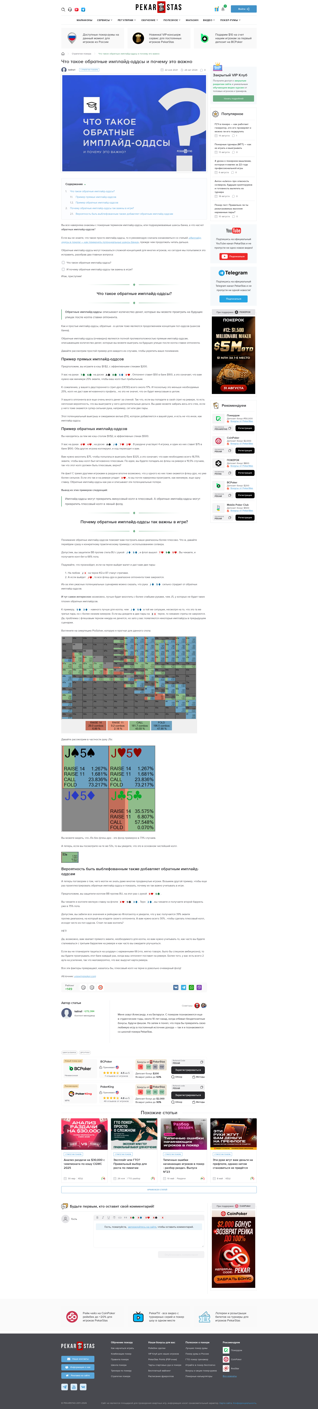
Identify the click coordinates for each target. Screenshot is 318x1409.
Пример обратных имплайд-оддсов (97, 202)
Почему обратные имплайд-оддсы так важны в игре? (102, 208)
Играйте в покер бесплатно (200, 1365)
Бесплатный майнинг (159, 1370)
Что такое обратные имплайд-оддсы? (92, 191)
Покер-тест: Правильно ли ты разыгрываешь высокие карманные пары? (231, 209)
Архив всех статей (157, 1190)
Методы (200, 1077)
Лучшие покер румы (197, 1348)
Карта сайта (225, 1403)
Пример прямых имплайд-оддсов (96, 196)
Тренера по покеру (121, 1370)
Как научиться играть (122, 1348)
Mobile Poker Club (238, 505)
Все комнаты (230, 1376)
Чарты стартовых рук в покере (164, 1365)
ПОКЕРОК (233, 460)
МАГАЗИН (192, 20)
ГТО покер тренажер (197, 1359)
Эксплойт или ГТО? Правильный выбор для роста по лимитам (130, 1164)
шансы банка (69, 1052)
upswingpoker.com (85, 976)
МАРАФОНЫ (84, 20)
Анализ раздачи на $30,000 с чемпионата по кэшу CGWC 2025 (84, 1164)
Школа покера (118, 1365)
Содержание (74, 184)
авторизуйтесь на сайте (142, 1226)
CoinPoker (233, 438)
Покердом (233, 415)
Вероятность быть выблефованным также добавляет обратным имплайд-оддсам (124, 213)
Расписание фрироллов (161, 1376)
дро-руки (84, 1052)
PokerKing (107, 1086)
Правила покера (120, 1359)
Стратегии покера (81, 53)
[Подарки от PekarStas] (216, 9)
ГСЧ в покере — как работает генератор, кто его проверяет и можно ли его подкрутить (233, 128)
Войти (242, 9)
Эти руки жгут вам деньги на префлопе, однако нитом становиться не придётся (233, 1164)
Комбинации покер (121, 1353)
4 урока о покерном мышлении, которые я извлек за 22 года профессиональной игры (233, 165)
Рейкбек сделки (156, 1348)
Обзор (178, 1077)
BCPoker (106, 1061)
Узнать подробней (233, 98)
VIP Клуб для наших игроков (163, 1353)
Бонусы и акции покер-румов (201, 1370)
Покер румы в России (197, 1353)
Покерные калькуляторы (199, 1376)
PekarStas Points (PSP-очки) (162, 1359)
